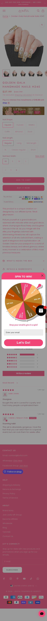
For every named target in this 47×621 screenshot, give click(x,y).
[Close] (42, 275)
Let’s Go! (23, 342)
